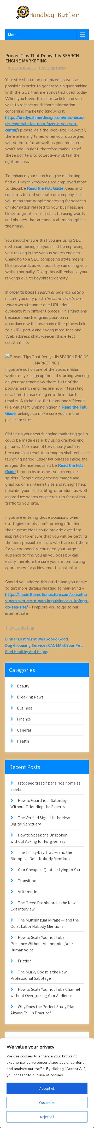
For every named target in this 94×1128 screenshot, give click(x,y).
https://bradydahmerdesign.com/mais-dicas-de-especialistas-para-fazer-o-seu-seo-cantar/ (45, 124)
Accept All (47, 1088)
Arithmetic (27, 891)
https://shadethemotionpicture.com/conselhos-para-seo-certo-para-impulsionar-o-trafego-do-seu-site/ (47, 601)
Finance (24, 719)
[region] (47, 1083)
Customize (47, 1102)
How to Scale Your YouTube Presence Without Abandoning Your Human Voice (41, 944)
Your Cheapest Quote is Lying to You (49, 869)
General (24, 730)
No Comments (22, 68)
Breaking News (52, 68)
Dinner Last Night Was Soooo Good (36, 639)
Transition (27, 880)
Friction (25, 961)
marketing (24, 627)
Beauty (23, 686)
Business (25, 708)
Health (23, 741)
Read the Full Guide (45, 188)
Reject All (47, 1116)
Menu (12, 34)
